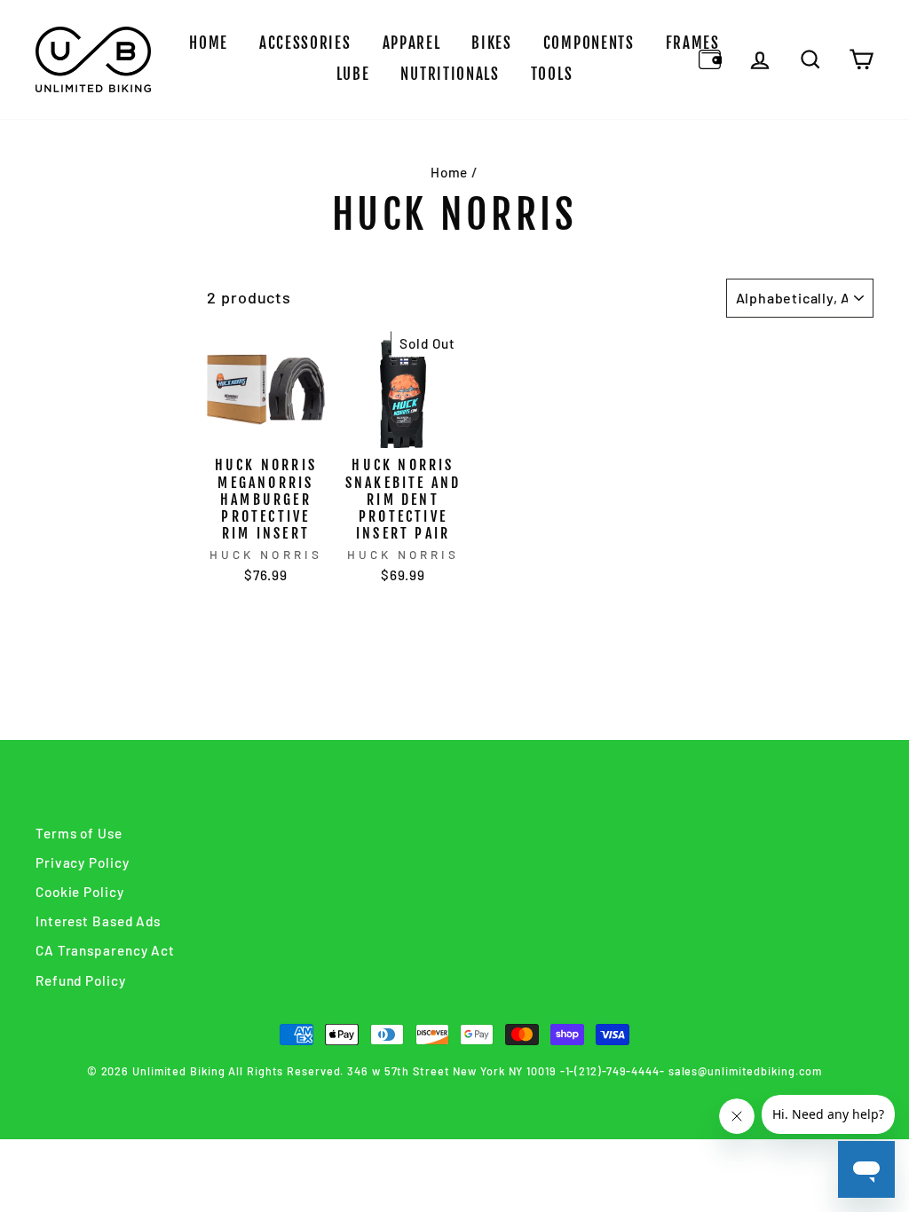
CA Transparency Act (105, 950)
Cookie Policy (80, 892)
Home (208, 43)
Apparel (412, 43)
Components (589, 43)
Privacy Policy (83, 862)
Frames (693, 43)
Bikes (491, 43)
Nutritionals (449, 74)
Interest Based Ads (98, 921)
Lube (353, 74)
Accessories (305, 43)
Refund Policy (81, 980)
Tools (552, 74)
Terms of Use (79, 833)
